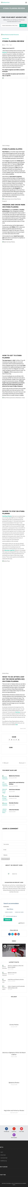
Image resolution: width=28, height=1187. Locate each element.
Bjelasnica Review (14, 775)
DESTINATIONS (5, 38)
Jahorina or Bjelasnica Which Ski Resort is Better (15, 966)
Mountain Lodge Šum (10, 550)
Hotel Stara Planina (6, 516)
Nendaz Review (13, 803)
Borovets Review (14, 796)
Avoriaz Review (13, 1024)
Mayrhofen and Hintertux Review (16, 979)
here (17, 724)
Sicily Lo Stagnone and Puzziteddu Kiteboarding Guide (16, 987)
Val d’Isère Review (14, 789)
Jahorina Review (14, 809)
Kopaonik (4, 52)
